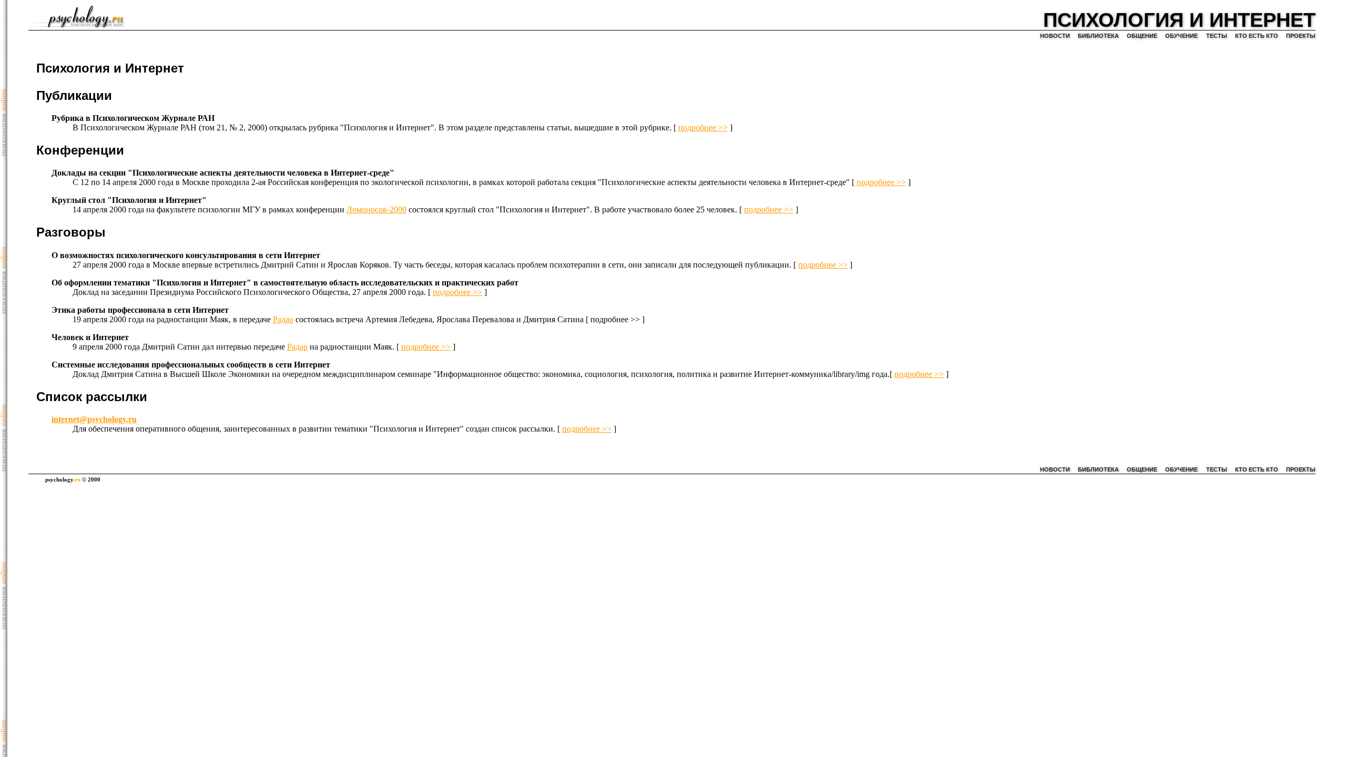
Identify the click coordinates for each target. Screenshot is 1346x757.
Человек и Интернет (90, 337)
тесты (1216, 36)
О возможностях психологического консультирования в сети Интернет (186, 255)
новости (1055, 36)
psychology (62, 479)
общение (1142, 36)
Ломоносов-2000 (376, 209)
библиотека (1098, 36)
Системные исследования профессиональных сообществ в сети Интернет (191, 364)
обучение (1181, 36)
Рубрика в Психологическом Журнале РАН (133, 118)
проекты (1301, 36)
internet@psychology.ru (94, 419)
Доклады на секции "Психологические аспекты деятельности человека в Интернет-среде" (223, 172)
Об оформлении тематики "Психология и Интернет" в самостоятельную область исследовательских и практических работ (285, 282)
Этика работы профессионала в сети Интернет (140, 309)
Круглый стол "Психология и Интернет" (129, 200)
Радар (283, 319)
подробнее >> (703, 127)
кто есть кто (1256, 36)
